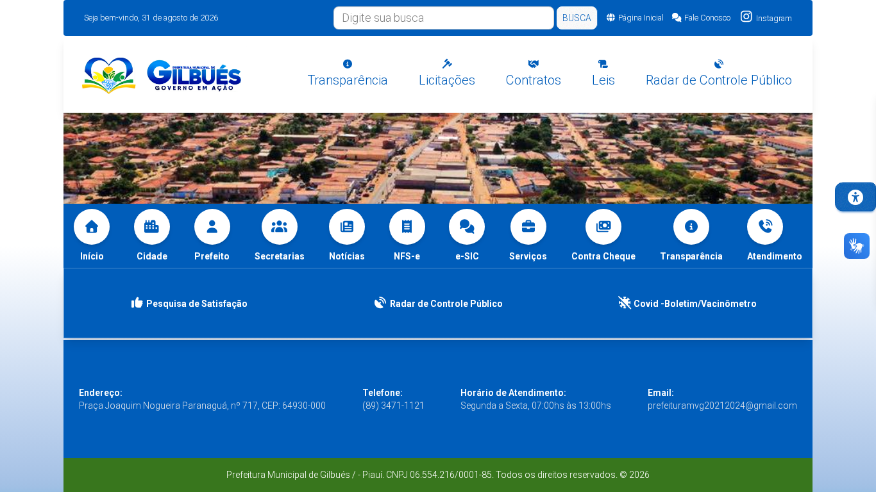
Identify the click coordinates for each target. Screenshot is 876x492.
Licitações (447, 80)
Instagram (773, 18)
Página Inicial (641, 17)
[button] (774, 236)
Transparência (347, 80)
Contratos (533, 80)
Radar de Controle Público (719, 80)
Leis (603, 80)
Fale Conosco (707, 17)
